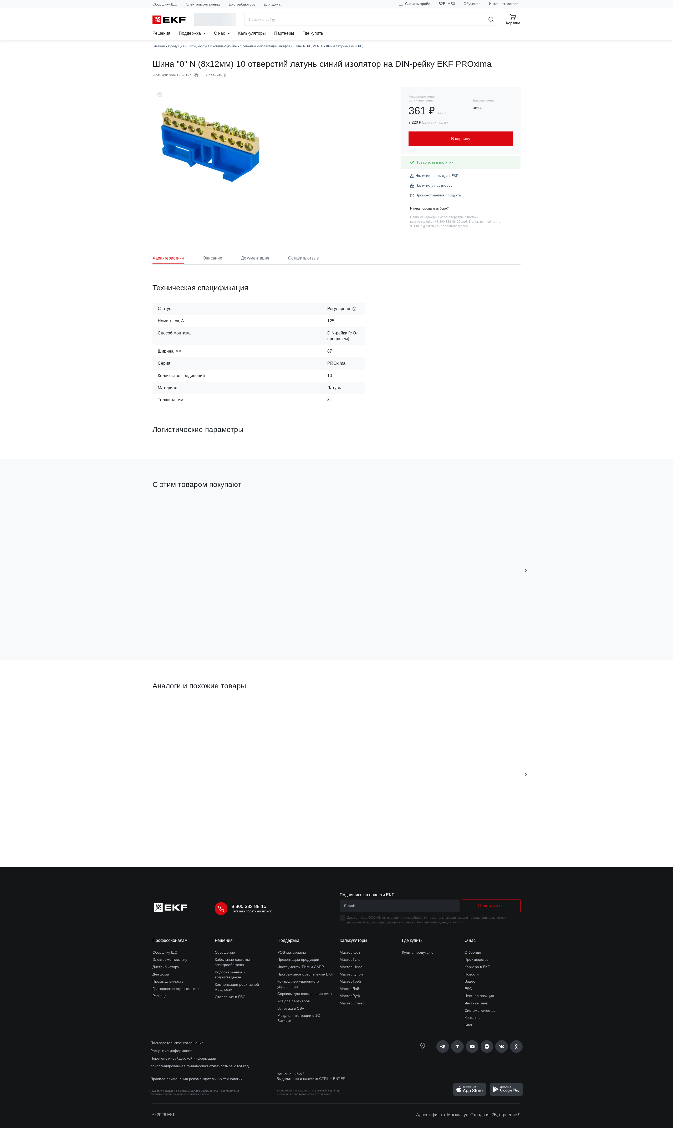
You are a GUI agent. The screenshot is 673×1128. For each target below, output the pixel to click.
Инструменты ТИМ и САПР (300, 967)
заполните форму (454, 226)
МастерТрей (350, 981)
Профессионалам (169, 940)
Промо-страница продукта (438, 195)
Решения (161, 33)
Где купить (313, 33)
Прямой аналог (172, 711)
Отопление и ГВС (230, 997)
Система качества (480, 1010)
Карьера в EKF (477, 967)
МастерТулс (350, 959)
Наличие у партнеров (433, 185)
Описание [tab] (212, 258)
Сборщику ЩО (164, 4)
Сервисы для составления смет (304, 994)
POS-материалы (291, 952)
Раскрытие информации (171, 1051)
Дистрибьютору (242, 4)
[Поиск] (491, 19)
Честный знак (476, 1003)
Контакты (472, 1017)
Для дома (272, 4)
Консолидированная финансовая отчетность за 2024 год (199, 1066)
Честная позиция (479, 996)
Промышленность (167, 981)
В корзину (182, 627)
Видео (470, 981)
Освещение (225, 952)
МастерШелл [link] (351, 967)
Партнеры (284, 33)
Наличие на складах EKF (436, 176)
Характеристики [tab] (168, 258)
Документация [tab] (255, 258)
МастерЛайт (350, 989)
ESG (468, 989)
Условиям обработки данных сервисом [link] (175, 1094)
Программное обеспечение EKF (305, 974)
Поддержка (190, 33)
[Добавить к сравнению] (229, 627)
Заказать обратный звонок (252, 911)
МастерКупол (351, 974)
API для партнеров (293, 1001)
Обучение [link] (472, 4)
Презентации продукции (298, 959)
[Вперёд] (526, 570)
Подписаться (491, 905)
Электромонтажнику (203, 4)
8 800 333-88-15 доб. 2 (453, 221)
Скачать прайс (417, 4)
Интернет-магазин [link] (505, 4)
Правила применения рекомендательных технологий (196, 1079)
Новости (472, 974)
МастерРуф (350, 996)
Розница (159, 996)
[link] (442, 1046)
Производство (476, 959)
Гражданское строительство (176, 989)
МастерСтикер (352, 1003)
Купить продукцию (418, 952)
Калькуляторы (252, 33)
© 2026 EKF (164, 1114)
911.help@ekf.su (422, 226)
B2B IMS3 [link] (447, 4)
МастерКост (350, 952)
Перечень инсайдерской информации (183, 1058)
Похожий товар (265, 711)
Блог (468, 1025)
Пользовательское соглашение (177, 1043)
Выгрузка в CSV (290, 1008)
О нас (220, 33)
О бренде (473, 952)
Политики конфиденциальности (439, 922)
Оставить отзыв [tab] (303, 258)
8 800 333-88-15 (249, 906)
